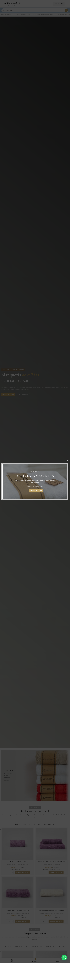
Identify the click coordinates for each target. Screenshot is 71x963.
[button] (64, 957)
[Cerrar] (67, 460)
